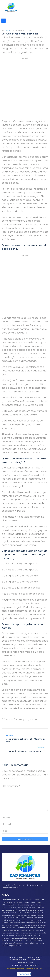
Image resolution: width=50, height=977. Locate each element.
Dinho (7, 30)
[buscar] (3, 21)
